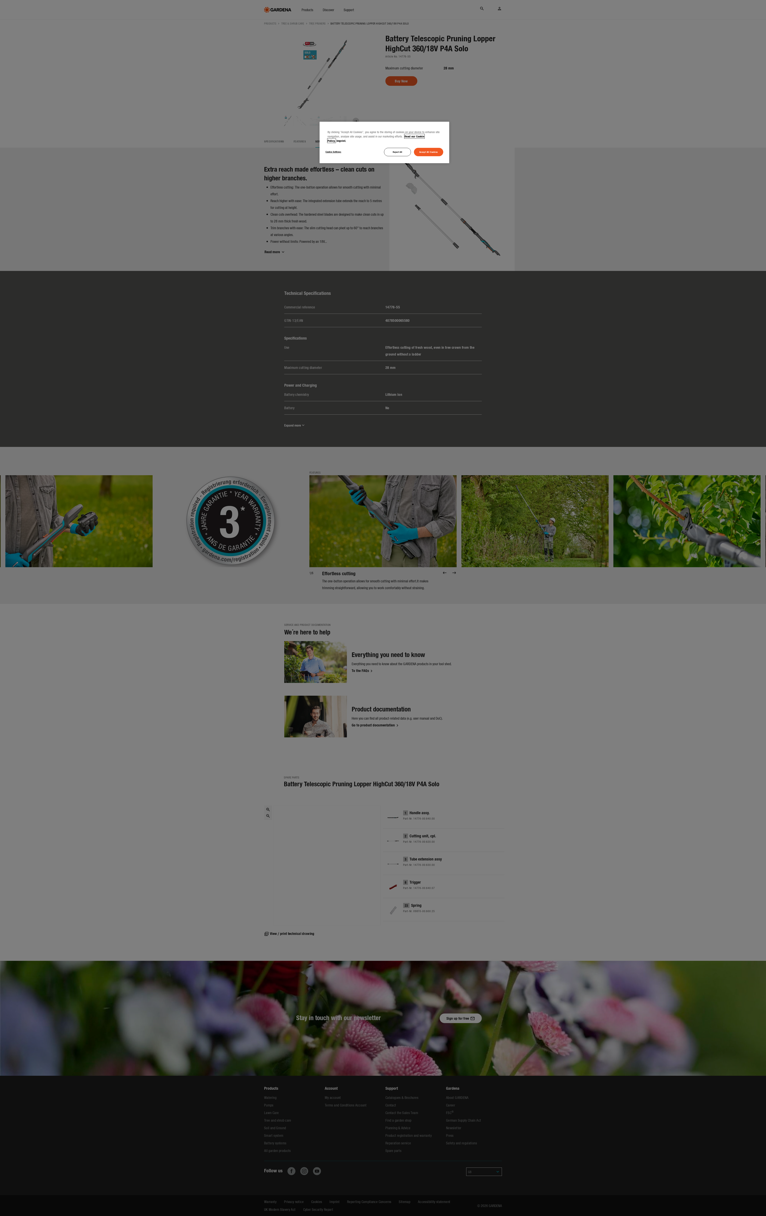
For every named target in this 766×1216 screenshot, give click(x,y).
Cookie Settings (333, 151)
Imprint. (341, 141)
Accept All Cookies (428, 151)
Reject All (397, 151)
